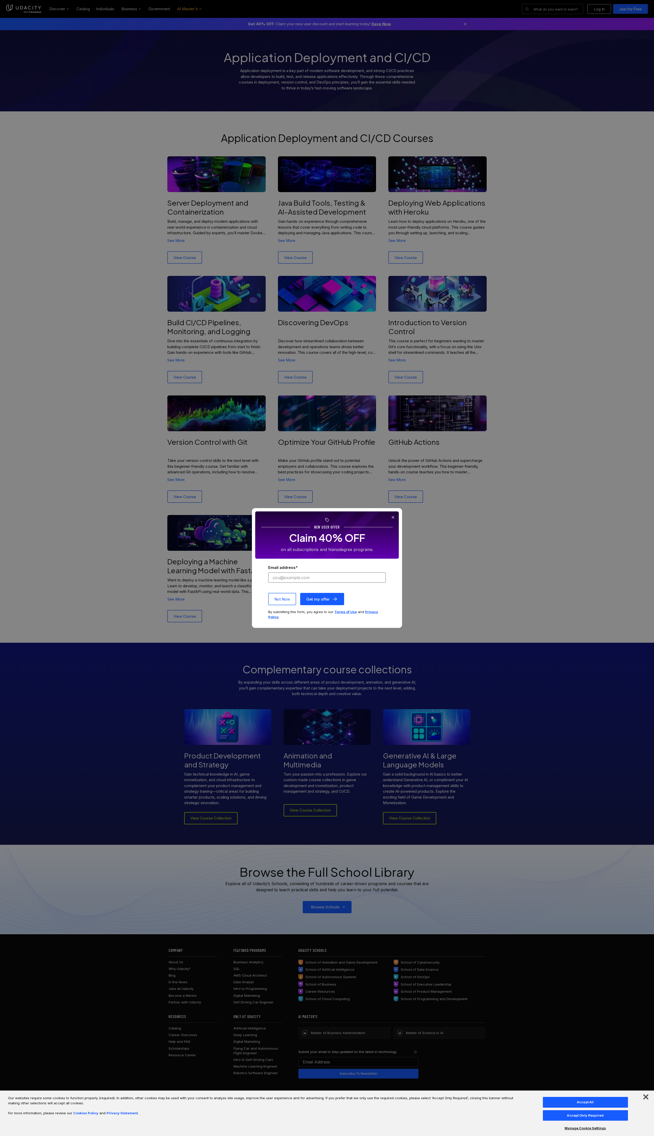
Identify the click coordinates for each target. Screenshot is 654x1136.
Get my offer (318, 599)
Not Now (282, 599)
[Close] (645, 1097)
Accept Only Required (585, 1115)
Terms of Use (345, 612)
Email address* (283, 567)
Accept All (585, 1102)
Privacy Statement (122, 1113)
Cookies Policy (85, 1113)
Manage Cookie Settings (585, 1128)
